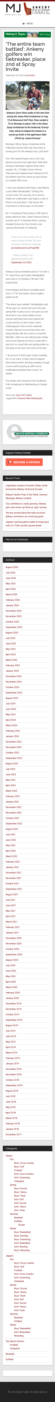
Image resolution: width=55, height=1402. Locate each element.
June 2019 (11, 1036)
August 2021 (12, 894)
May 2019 (11, 1041)
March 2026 (11, 594)
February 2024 (13, 731)
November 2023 (14, 747)
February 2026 (13, 600)
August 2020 (12, 960)
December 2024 (14, 676)
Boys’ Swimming (22, 1239)
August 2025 (12, 632)
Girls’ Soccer (20, 1203)
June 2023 (11, 774)
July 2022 (10, 834)
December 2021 (14, 872)
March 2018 (11, 1118)
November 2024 (14, 681)
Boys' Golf (20, 395)
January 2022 (12, 867)
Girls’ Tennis (20, 1206)
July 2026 (10, 572)
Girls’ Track (19, 1210)
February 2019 (13, 1058)
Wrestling (19, 1335)
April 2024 (11, 720)
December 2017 (14, 1134)
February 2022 (13, 861)
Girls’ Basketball (22, 1243)
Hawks (29, 395)
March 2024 (11, 725)
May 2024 (11, 714)
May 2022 (11, 845)
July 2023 (10, 769)
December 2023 (14, 741)
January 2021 (12, 932)
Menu (29, 23)
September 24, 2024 (21, 262)
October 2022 (12, 818)
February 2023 (13, 796)
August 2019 (12, 1025)
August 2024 (12, 698)
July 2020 (10, 965)
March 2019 (11, 1052)
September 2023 (14, 758)
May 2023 (11, 780)
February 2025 (13, 665)
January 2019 (12, 1063)
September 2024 (14, 692)
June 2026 (11, 578)
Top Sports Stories (15, 1341)
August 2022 (12, 829)
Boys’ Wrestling (22, 1250)
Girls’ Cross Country (24, 1174)
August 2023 (12, 763)
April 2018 (11, 1112)
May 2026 (11, 583)
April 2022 (11, 851)
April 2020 (11, 981)
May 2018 (11, 1107)
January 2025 (12, 671)
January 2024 (12, 736)
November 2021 (14, 878)
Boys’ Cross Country (24, 1163)
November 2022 (14, 812)
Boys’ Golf (19, 1166)
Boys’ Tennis (20, 1192)
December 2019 (14, 1003)
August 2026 (12, 567)
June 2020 (11, 971)
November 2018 (14, 1074)
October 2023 (12, 752)
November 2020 (14, 943)
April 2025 (11, 654)
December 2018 (14, 1069)
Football (18, 1170)
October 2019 (12, 1014)
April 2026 (11, 589)
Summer (14, 1214)
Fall (11, 1159)
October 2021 (12, 883)
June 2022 (11, 840)
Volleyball (19, 1181)
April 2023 (11, 785)
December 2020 (14, 938)
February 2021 (13, 927)
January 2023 (12, 801)
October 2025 (12, 621)
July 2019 (10, 1031)
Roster (21, 1225)
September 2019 (14, 1020)
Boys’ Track (19, 1195)
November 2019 (14, 1009)
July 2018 (10, 1096)
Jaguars (10, 1255)
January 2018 (12, 1129)
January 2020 (12, 998)
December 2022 (14, 807)
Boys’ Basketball (22, 1232)
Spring (13, 1185)
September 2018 (14, 1085)
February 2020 (13, 992)
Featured (21, 398)
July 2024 (10, 703)
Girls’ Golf (19, 1199)
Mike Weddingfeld (34, 398)
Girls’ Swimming (22, 1177)
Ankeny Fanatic (37, 9)
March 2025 (11, 660)
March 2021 (11, 921)
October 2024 (12, 687)
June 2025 (11, 643)
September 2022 (14, 823)
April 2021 (11, 916)
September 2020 (14, 954)
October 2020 (12, 949)
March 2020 (11, 987)
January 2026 (12, 605)
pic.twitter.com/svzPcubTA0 (25, 248)
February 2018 (13, 1123)
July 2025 (10, 638)
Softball (18, 1221)
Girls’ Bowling (21, 1246)
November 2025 (14, 616)
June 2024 (11, 709)
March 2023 (11, 791)
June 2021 (11, 905)
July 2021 (10, 900)
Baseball (18, 1217)
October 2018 (12, 1080)
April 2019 (11, 1047)
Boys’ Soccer (20, 1188)
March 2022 (11, 856)
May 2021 (11, 911)
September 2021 (14, 889)
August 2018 (12, 1091)
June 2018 (11, 1101)
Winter (13, 1228)
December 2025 (14, 611)
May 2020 (11, 976)
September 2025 (14, 627)
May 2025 (11, 649)
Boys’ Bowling (21, 1235)
